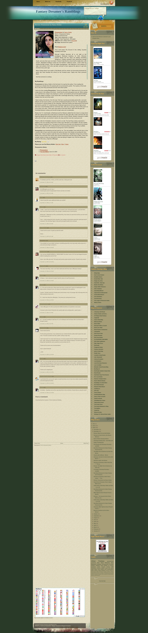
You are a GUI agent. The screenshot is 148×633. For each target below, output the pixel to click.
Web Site (58, 144)
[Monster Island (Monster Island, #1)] (98, 218)
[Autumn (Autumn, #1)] (98, 235)
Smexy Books (97, 392)
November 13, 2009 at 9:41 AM (46, 236)
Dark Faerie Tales (98, 333)
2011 (94, 423)
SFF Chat (96, 390)
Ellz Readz (96, 345)
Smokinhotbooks (44, 304)
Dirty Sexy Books (98, 337)
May (95, 523)
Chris (41, 197)
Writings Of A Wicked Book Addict (102, 414)
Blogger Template (56, 625)
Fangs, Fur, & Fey (98, 280)
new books (110, 568)
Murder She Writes (98, 284)
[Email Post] (35, 160)
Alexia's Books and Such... (100, 313)
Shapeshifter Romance (95, 572)
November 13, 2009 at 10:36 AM (47, 247)
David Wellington (98, 220)
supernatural (97, 575)
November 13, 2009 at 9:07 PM (46, 323)
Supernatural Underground (100, 292)
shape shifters (94, 569)
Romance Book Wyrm (99, 386)
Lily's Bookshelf (98, 357)
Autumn (95, 237)
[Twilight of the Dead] (98, 199)
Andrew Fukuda (98, 81)
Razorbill (74, 40)
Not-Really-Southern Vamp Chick (102, 371)
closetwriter (97, 331)
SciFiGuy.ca (97, 388)
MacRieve (96, 131)
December (96, 429)
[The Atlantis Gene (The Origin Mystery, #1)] (98, 58)
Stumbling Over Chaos (99, 400)
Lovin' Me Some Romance (100, 363)
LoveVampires (97, 361)
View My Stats (102, 581)
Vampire (102, 572)
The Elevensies (98, 298)
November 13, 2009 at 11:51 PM (47, 372)
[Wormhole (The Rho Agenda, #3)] (98, 148)
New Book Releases (103, 562)
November (96, 431)
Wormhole (96, 150)
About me (47, 1)
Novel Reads (97, 373)
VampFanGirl (43, 328)
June (95, 521)
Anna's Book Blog (98, 319)
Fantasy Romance (109, 570)
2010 (94, 425)
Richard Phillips (98, 113)
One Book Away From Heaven (101, 374)
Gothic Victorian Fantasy (103, 566)
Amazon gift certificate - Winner (101, 455)
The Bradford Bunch (99, 294)
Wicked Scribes (98, 412)
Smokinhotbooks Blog (99, 394)
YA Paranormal (105, 564)
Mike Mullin (97, 256)
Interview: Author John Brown (100, 460)
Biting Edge (97, 273)
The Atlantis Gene (98, 62)
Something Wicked (98, 290)
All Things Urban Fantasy (100, 315)
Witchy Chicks (97, 302)
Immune (95, 112)
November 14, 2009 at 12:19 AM (47, 392)
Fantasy (99, 564)
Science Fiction (110, 571)
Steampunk (93, 566)
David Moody (97, 238)
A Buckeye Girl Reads (45, 177)
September (96, 515)
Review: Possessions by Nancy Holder (48, 25)
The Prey (96, 80)
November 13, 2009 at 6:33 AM (46, 193)
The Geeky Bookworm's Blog (101, 406)
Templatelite (48, 625)
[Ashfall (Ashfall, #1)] (98, 254)
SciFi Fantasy (104, 565)
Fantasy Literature (98, 349)
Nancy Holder (68, 32)
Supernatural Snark (99, 402)
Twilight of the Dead (98, 201)
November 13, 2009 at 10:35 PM (47, 354)
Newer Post (37, 443)
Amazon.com (62, 47)
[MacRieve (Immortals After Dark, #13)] (98, 125)
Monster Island (97, 219)
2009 (94, 427)
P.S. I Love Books (98, 376)
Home (38, 1)
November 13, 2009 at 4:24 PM (46, 312)
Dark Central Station (99, 275)
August (95, 517)
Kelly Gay (97, 184)
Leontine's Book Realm (100, 355)
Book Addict (97, 323)
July (95, 519)
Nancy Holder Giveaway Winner (101, 438)
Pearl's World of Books (99, 380)
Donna (41, 207)
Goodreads (58, 1)
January (96, 531)
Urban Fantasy (97, 561)
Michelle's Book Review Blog (101, 367)
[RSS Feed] (107, 2)
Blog (62, 144)
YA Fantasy (110, 565)
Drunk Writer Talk (98, 279)
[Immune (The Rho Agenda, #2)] (98, 109)
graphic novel (104, 568)
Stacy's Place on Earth (99, 396)
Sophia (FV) (43, 266)
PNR (112, 566)
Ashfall (95, 255)
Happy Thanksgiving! (99, 442)
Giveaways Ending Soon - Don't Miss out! (103, 440)
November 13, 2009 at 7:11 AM (46, 202)
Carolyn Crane (43, 251)
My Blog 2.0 (97, 369)
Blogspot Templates (66, 625)
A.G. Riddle (97, 63)
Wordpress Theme (39, 625)
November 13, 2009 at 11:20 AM (47, 271)
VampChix (96, 410)
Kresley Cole (97, 132)
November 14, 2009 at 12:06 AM (47, 383)
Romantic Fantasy (103, 571)
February (96, 529)
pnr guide (99, 574)
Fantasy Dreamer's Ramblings (58, 11)
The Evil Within (44, 151)
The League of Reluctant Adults (101, 300)
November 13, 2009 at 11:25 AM (47, 280)
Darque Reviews (98, 335)
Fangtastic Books (98, 347)
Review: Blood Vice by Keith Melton (102, 433)
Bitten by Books (98, 321)
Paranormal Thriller (95, 571)
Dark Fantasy (101, 569)
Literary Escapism (98, 359)
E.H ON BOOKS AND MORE (101, 339)
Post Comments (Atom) (46, 445)
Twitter (67, 144)
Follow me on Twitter (92, 8)
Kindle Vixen (97, 353)
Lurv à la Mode (97, 365)
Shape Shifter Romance (100, 286)
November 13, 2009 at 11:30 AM (47, 299)
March (95, 527)
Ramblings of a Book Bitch (100, 382)
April (95, 525)
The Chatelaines (98, 296)
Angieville (96, 317)
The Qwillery (97, 408)
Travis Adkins (97, 202)
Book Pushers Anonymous (100, 329)
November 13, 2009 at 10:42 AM (47, 261)
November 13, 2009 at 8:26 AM (46, 223)
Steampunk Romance (96, 568)
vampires (98, 565)
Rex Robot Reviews (99, 384)
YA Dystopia (106, 572)
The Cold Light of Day (99, 183)
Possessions (58, 32)
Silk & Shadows (98, 288)
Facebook (69, 1)
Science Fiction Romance (99, 570)
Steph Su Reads (98, 398)
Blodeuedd (42, 186)
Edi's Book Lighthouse (99, 341)
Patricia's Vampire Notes (100, 378)
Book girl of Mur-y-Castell (100, 325)
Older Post (86, 443)
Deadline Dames (98, 277)
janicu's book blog (98, 351)
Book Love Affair (98, 327)
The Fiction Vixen (98, 404)
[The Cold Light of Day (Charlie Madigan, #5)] (98, 181)
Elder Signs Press (98, 343)
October (96, 514)
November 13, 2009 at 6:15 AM (46, 182)
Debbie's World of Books (45, 376)
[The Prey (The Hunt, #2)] (98, 78)
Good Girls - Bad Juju (99, 282)
